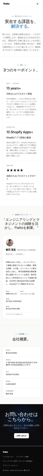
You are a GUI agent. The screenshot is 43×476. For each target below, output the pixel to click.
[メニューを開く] (37, 4)
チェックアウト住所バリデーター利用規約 (17, 461)
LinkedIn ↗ (20, 254)
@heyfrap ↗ (10, 254)
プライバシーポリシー (10, 465)
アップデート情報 (22, 457)
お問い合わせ (21, 436)
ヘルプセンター (8, 457)
